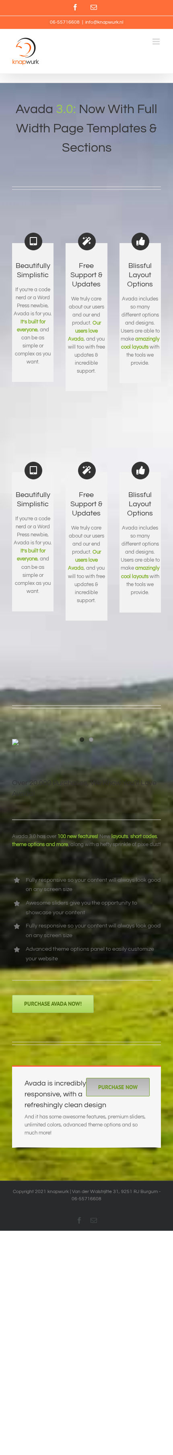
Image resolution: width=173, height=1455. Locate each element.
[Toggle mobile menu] (156, 41)
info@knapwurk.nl (104, 22)
